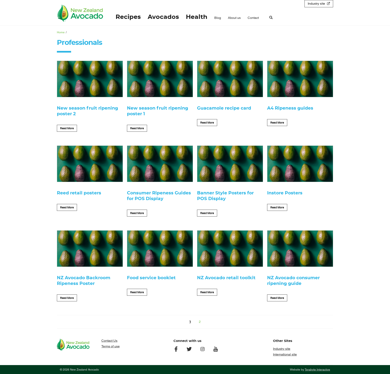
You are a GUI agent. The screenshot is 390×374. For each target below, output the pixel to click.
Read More (67, 128)
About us (234, 18)
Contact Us (109, 341)
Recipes (128, 17)
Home (61, 32)
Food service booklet (151, 278)
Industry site (316, 3)
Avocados (163, 17)
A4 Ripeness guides (290, 108)
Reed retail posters (79, 193)
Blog (217, 18)
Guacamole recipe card (224, 108)
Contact (253, 18)
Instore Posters (284, 193)
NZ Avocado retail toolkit (226, 278)
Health (196, 17)
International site (285, 354)
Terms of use (110, 346)
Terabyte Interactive (317, 369)
